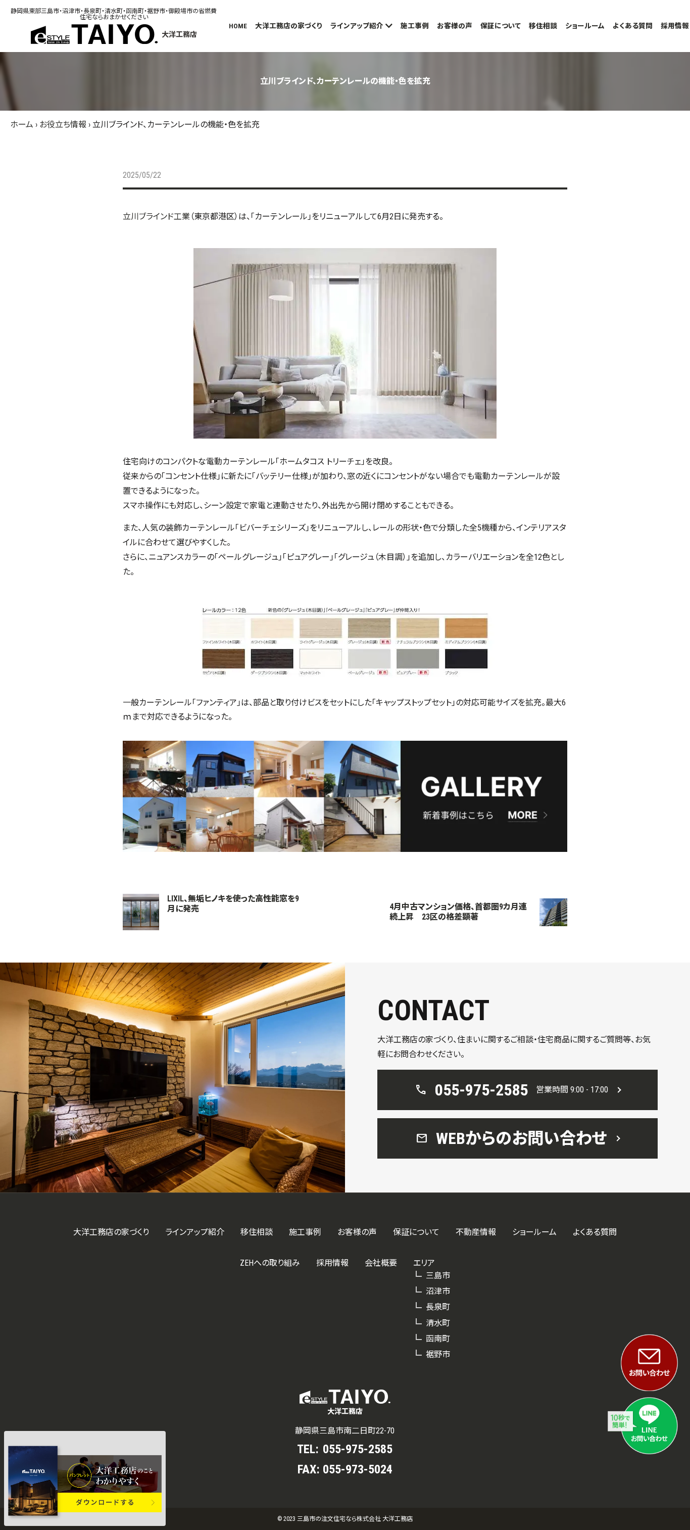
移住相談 (543, 26)
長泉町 (438, 1307)
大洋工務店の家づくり (288, 26)
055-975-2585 (357, 1449)
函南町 (438, 1339)
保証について (500, 26)
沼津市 (438, 1291)
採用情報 (675, 26)
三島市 (438, 1275)
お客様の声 (454, 26)
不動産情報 (476, 1232)
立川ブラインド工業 (156, 216)
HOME (238, 26)
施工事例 (415, 26)
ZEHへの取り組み (270, 1263)
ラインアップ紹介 (356, 26)
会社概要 (381, 1263)
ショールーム (585, 26)
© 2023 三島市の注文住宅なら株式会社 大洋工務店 (345, 1518)
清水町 (438, 1323)
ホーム (21, 124)
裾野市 (438, 1354)
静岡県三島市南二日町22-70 (345, 1431)
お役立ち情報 (62, 124)
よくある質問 (633, 26)
